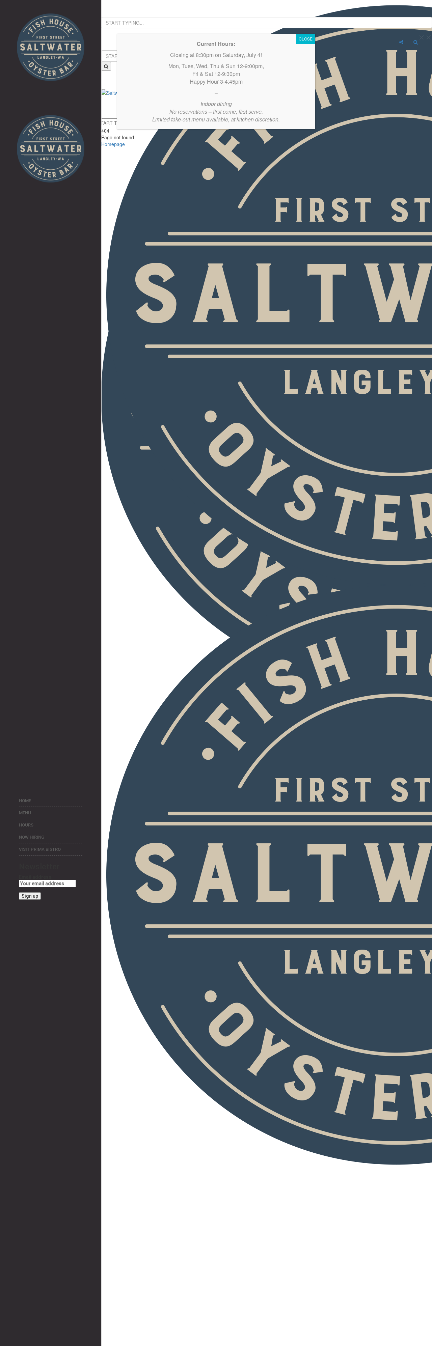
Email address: (36, 877)
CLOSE (306, 38)
